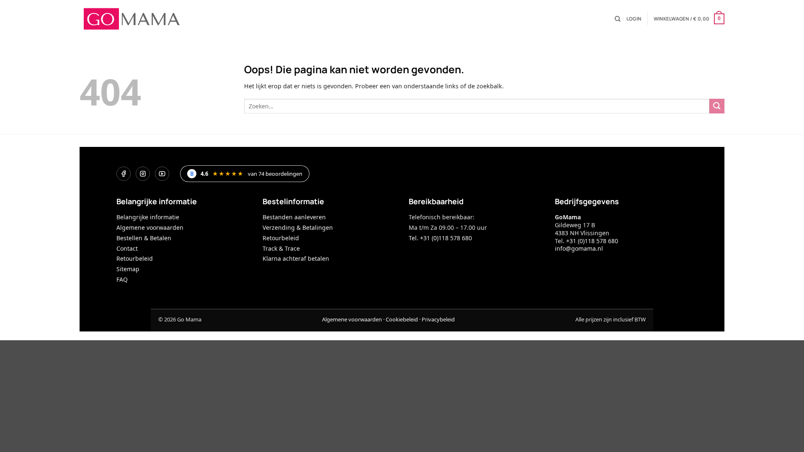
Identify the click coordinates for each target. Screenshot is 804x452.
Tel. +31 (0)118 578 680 (440, 238)
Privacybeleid (438, 319)
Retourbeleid (134, 258)
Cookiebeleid (402, 319)
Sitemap (127, 269)
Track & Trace (281, 248)
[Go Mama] (132, 19)
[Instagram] (143, 174)
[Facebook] (123, 174)
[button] (633, 19)
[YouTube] (162, 174)
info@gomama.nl (579, 248)
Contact (127, 248)
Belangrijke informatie (147, 217)
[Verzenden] (716, 106)
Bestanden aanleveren (294, 217)
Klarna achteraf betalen (296, 258)
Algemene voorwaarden (149, 227)
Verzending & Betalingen (298, 227)
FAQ (122, 279)
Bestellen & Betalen (143, 238)
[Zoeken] (618, 19)
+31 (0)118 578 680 (592, 241)
